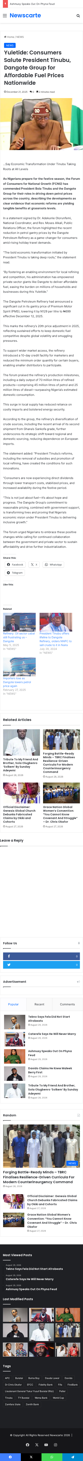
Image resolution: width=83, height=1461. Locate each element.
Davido (68, 1378)
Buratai (19, 1378)
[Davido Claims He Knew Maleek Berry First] (14, 1073)
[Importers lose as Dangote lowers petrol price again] (19, 667)
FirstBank (73, 1384)
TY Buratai (23, 1397)
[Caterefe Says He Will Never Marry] (14, 1039)
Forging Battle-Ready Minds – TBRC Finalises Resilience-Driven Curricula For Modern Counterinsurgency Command (59, 763)
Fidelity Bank (46, 1384)
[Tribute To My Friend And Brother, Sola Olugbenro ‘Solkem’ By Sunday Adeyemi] (21, 742)
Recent (39, 1004)
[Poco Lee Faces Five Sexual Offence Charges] (15, 1350)
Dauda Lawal (52, 1378)
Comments (67, 1004)
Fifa (60, 1384)
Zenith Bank (32, 1404)
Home (10, 36)
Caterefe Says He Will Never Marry (52, 1034)
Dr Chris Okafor (13, 1384)
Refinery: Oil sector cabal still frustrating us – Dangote (19, 637)
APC (7, 1378)
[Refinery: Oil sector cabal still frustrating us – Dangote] (19, 622)
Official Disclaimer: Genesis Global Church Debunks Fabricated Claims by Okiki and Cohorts (19, 814)
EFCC (30, 1384)
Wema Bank (41, 1397)
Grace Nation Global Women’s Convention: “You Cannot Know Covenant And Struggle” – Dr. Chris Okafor (60, 814)
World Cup (58, 1397)
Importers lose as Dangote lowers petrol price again (17, 682)
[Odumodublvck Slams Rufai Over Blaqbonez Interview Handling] (41, 1350)
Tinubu (9, 1397)
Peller (62, 1391)
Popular (13, 1004)
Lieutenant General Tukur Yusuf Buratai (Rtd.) (29, 1391)
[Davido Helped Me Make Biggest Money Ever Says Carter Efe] (67, 1350)
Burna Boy (34, 1378)
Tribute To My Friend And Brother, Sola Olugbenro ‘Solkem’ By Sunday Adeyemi (20, 764)
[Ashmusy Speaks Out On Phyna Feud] (14, 1056)
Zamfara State (12, 1404)
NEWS (20, 36)
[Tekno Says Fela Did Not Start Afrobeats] (14, 1022)
